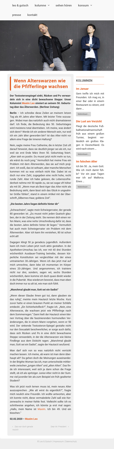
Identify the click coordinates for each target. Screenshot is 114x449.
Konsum (83, 5)
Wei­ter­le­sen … (83, 114)
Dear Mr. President (58, 426)
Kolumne (40, 5)
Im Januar (82, 88)
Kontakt (32, 15)
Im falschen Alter (86, 161)
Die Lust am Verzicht (89, 121)
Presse (16, 15)
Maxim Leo (28, 103)
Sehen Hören (64, 5)
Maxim (41, 409)
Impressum (58, 441)
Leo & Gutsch (20, 5)
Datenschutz (71, 441)
